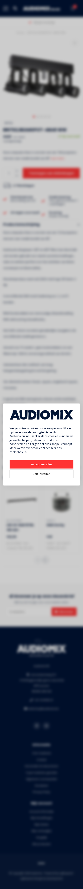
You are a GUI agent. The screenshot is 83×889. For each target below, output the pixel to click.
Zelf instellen (41, 474)
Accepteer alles (41, 464)
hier (53, 448)
